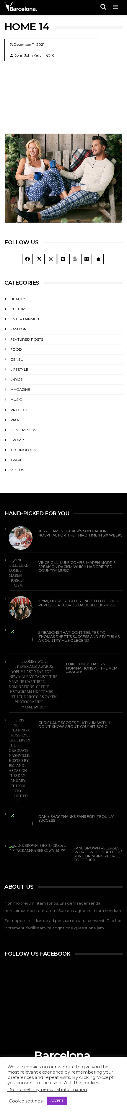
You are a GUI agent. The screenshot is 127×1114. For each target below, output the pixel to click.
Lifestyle (19, 369)
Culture (18, 309)
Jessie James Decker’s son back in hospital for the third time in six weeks (80, 533)
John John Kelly (28, 55)
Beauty (17, 299)
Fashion (18, 329)
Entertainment (25, 319)
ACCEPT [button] (57, 1101)
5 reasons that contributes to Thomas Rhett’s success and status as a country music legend (79, 636)
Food (16, 349)
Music (16, 399)
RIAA (14, 420)
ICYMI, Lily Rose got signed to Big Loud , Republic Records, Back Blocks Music (79, 603)
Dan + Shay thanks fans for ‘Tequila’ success (76, 818)
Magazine (20, 389)
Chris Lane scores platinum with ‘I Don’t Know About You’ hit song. (74, 725)
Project (19, 410)
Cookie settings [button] (26, 1101)
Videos (17, 470)
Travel (26, 175)
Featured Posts (26, 339)
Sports (17, 440)
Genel (16, 359)
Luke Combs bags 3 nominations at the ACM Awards (91, 668)
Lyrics (16, 379)
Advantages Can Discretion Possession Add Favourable (50, 188)
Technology (23, 450)
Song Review (23, 430)
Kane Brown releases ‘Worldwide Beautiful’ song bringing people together (98, 854)
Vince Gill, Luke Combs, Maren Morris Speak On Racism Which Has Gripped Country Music (76, 566)
